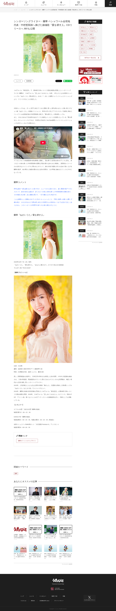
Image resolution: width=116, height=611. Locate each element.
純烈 (91, 34)
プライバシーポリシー (59, 600)
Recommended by (65, 564)
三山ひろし (93, 31)
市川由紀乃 (84, 34)
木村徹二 (91, 48)
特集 (64, 596)
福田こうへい (84, 45)
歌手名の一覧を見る (90, 57)
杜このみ (83, 52)
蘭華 (16, 473)
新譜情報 (28, 81)
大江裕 (93, 45)
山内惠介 (92, 38)
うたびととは (23, 600)
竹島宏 (82, 41)
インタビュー (42, 596)
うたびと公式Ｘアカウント (89, 600)
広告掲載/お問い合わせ (44, 600)
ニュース (23, 9)
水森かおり (84, 31)
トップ (15, 9)
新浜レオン (84, 38)
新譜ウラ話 (54, 596)
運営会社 (33, 600)
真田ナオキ (90, 41)
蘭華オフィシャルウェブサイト (27, 440)
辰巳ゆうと (93, 27)
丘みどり (83, 48)
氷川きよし (84, 27)
